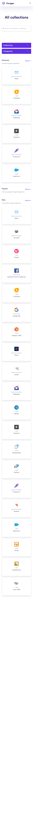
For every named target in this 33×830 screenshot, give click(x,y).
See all (28, 61)
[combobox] (16, 28)
